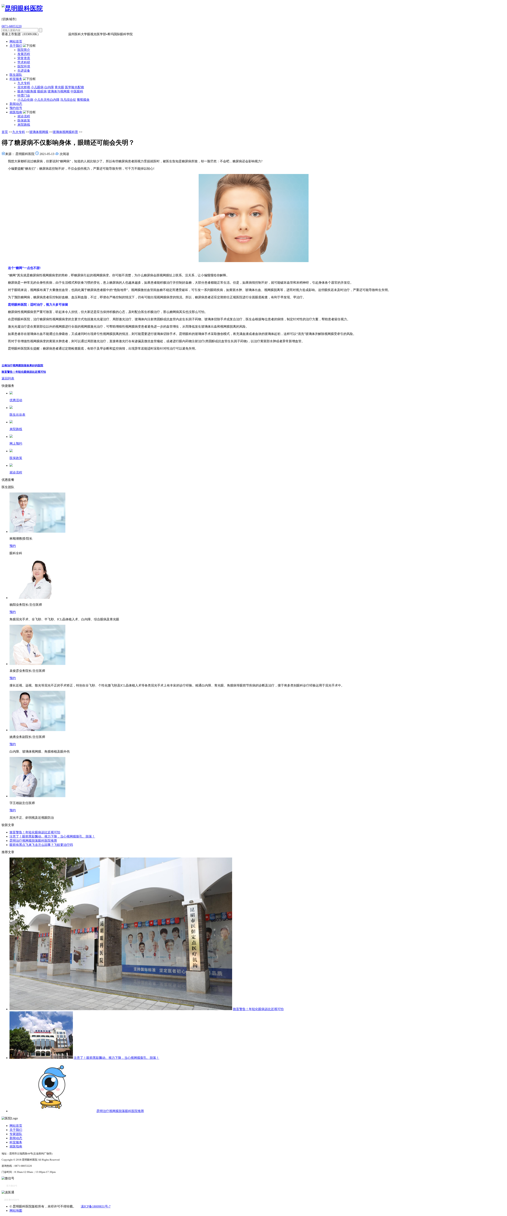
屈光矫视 (23, 87)
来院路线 (23, 124)
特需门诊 (23, 95)
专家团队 (16, 1134)
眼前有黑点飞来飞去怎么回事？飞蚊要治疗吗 (41, 844)
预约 (13, 546)
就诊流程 (23, 116)
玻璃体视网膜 (38, 132)
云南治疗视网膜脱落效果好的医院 (22, 365)
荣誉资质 (23, 58)
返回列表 (8, 378)
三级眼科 (47, 34)
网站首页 (16, 41)
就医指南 (16, 112)
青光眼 (59, 87)
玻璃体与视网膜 (59, 91)
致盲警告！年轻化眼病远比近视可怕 (24, 371)
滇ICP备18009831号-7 (96, 1206)
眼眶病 (42, 91)
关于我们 (16, 45)
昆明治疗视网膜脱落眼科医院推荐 (33, 840)
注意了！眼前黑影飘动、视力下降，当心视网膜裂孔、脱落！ (52, 836)
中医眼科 (77, 91)
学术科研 (23, 62)
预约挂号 (16, 108)
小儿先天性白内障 (46, 99)
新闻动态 (16, 104)
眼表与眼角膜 (26, 91)
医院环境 (23, 66)
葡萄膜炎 (83, 99)
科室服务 (16, 79)
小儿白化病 (25, 99)
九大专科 (23, 83)
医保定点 (61, 34)
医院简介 (23, 49)
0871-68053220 (12, 26)
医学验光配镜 (74, 87)
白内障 (49, 87)
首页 (5, 132)
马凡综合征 (68, 99)
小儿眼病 (37, 87)
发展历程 (23, 54)
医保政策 (23, 120)
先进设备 (23, 70)
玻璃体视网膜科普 (65, 132)
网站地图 (16, 1210)
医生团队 (16, 74)
